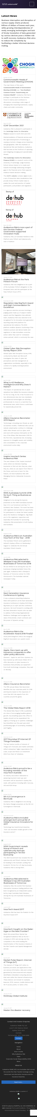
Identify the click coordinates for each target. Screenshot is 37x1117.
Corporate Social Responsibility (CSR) (18, 1059)
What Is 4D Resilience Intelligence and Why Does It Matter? (17, 384)
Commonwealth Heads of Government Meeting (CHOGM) (18, 81)
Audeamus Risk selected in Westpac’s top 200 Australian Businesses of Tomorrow (17, 881)
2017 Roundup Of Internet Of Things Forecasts (17, 740)
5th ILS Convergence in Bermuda (14, 798)
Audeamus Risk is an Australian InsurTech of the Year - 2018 (18, 537)
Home (19, 1046)
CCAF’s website (12, 176)
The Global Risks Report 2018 (17, 708)
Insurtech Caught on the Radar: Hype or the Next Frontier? (18, 930)
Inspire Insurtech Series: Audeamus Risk (15, 457)
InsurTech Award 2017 (14, 909)
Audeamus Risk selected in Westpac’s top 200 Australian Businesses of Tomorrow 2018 (17, 561)
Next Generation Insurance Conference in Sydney (16, 594)
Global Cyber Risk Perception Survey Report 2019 (17, 349)
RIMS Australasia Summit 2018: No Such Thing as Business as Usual (18, 495)
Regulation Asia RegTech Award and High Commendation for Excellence (18, 305)
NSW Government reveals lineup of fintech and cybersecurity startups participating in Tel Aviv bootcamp (16, 850)
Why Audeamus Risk (18, 1054)
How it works (18, 1051)
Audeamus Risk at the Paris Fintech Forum (16, 280)
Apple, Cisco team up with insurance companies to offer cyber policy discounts (17, 652)
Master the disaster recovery (17, 1010)
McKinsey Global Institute (15, 996)
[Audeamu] (12, 3)
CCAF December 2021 (14, 125)
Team (18, 1056)
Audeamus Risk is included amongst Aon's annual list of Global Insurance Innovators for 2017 (18, 821)
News (18, 1061)
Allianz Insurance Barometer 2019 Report (17, 419)
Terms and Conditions (19, 1108)
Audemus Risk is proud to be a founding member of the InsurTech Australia (18, 770)
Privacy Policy (31, 1108)
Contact (18, 1038)
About (18, 1049)
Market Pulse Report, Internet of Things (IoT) (18, 961)
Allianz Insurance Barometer (17, 684)
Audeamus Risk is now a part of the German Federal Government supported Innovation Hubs (18, 230)
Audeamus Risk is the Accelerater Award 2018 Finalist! (18, 632)
